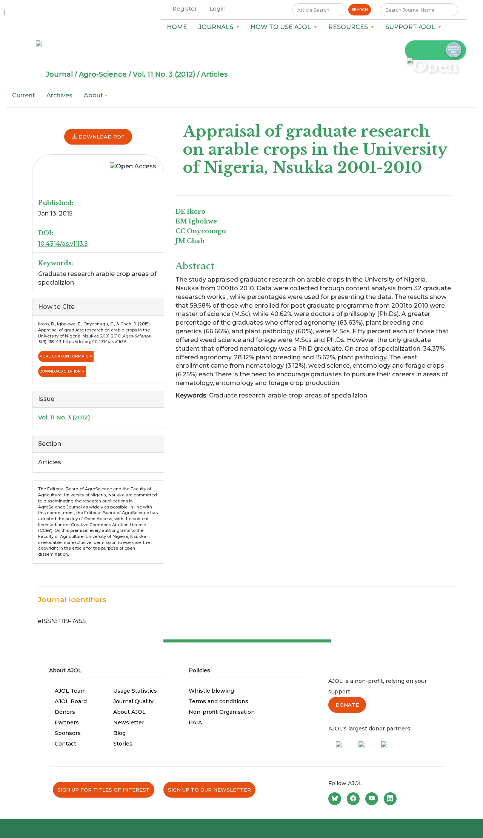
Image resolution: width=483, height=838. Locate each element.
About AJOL (129, 712)
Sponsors (68, 733)
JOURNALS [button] (217, 27)
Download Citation (60, 371)
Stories (122, 743)
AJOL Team (70, 690)
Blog (119, 733)
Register (184, 8)
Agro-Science (103, 74)
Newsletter (128, 722)
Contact (65, 743)
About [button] (94, 95)
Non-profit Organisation (222, 712)
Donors (65, 712)
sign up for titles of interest (103, 790)
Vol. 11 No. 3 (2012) (164, 74)
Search (360, 9)
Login (217, 8)
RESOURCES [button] (349, 27)
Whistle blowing (211, 690)
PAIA (195, 722)
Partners (67, 722)
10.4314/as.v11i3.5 (63, 243)
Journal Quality (133, 701)
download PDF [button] (101, 137)
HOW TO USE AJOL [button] (282, 27)
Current (23, 95)
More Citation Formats (64, 356)
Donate (347, 705)
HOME (177, 27)
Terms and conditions (218, 701)
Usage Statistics (135, 690)
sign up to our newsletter (209, 790)
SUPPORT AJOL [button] (411, 27)
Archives (59, 95)
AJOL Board (71, 701)
